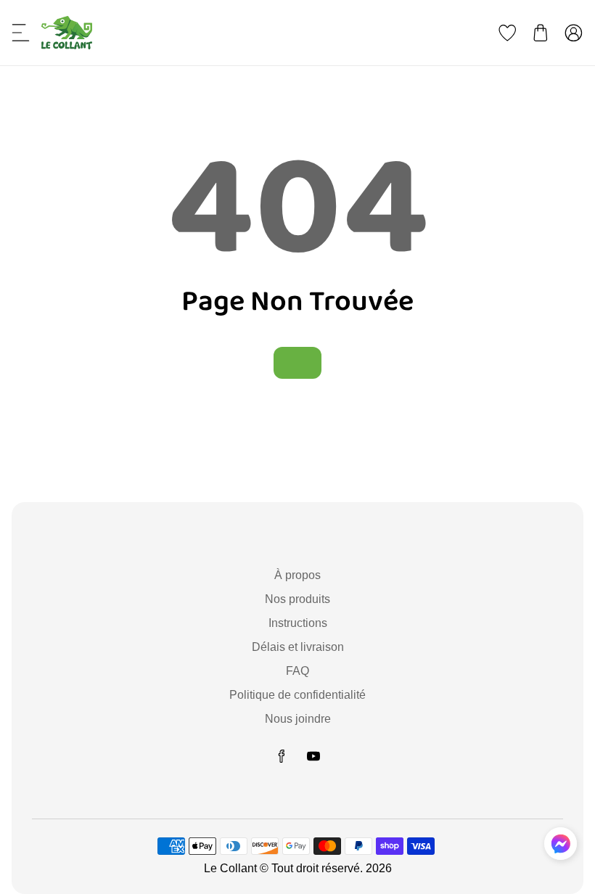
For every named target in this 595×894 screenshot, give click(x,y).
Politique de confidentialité (297, 695)
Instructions (297, 623)
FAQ (297, 671)
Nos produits (297, 599)
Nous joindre (298, 719)
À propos (297, 575)
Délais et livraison (298, 647)
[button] (21, 32)
